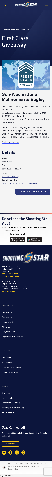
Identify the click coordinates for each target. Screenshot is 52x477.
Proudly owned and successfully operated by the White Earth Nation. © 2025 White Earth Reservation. (27, 466)
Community (7, 357)
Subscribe (10, 444)
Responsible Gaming (11, 403)
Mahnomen (12, 15)
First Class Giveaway (10, 176)
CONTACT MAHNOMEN (10, 276)
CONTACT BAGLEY (9, 291)
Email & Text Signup (10, 372)
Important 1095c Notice (12, 336)
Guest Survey (7, 317)
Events (5, 29)
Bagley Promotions (9, 183)
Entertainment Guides (11, 367)
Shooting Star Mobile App (13, 407)
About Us (6, 327)
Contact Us (7, 312)
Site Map (6, 393)
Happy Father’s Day (33, 191)
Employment (7, 322)
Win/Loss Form (8, 332)
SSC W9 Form (8, 412)
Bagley (10, 10)
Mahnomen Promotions (27, 183)
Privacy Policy (8, 398)
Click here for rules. (10, 142)
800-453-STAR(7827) (10, 274)
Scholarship (7, 362)
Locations (6, 5)
